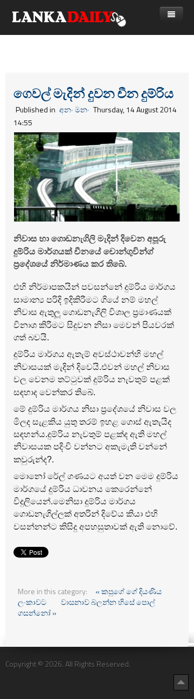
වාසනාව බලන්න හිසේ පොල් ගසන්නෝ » (86, 607)
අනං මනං (74, 109)
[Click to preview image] (97, 176)
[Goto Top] (181, 682)
